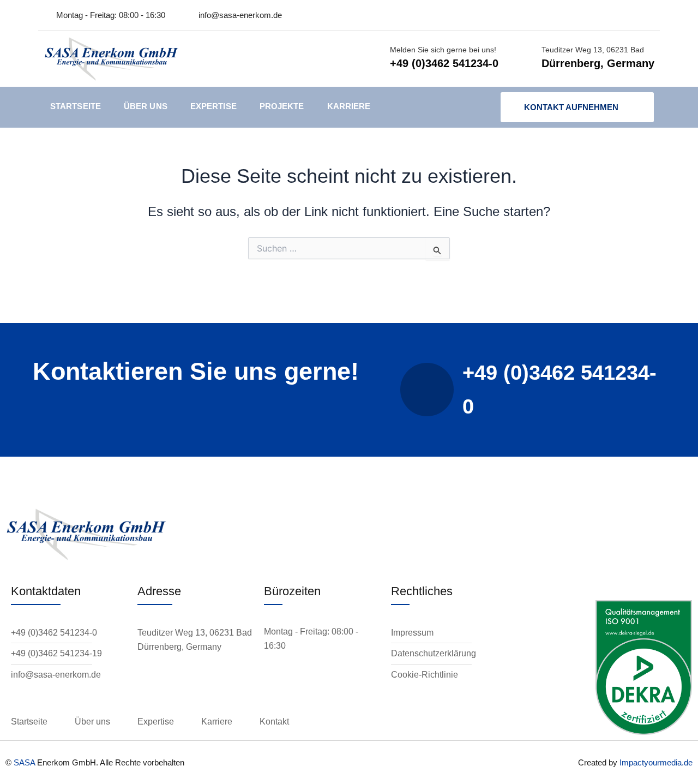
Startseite (75, 106)
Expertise (213, 106)
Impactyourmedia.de (656, 762)
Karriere (349, 106)
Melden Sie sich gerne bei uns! (443, 49)
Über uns (145, 106)
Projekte (282, 106)
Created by (598, 762)
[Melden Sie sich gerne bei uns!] (372, 59)
